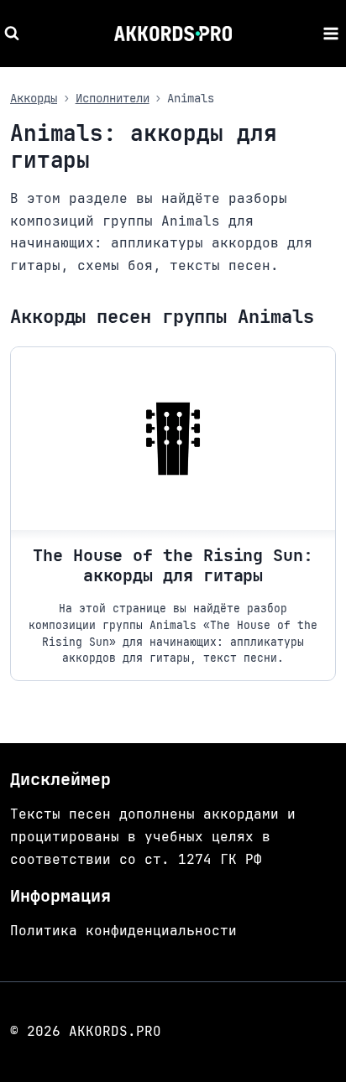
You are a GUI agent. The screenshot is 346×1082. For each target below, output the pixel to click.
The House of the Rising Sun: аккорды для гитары (173, 565)
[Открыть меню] (330, 33)
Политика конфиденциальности (123, 930)
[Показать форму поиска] (14, 33)
